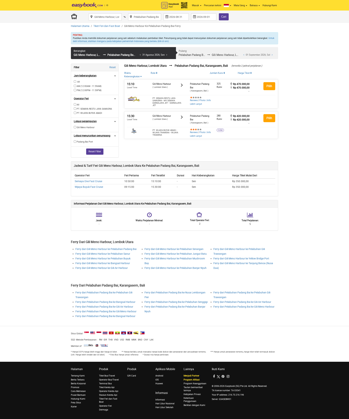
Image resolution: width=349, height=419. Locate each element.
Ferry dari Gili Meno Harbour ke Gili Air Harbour (101, 268)
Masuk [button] (196, 5)
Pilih (269, 86)
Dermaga (103, 409)
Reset (112, 67)
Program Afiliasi (192, 379)
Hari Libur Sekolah (164, 407)
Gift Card (131, 375)
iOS (157, 379)
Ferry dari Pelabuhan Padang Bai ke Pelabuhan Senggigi (176, 302)
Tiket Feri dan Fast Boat (106, 26)
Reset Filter (95, 151)
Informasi (160, 399)
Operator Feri (105, 406)
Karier (74, 406)
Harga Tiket (244, 73)
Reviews (194, 100)
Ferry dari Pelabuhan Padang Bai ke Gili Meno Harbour (106, 311)
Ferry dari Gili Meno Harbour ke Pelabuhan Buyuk (103, 258)
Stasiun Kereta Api (108, 395)
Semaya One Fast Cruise (88, 181)
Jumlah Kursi (217, 73)
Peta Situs (76, 402)
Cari (223, 16)
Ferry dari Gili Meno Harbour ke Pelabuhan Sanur (102, 253)
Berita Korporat (78, 383)
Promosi (75, 387)
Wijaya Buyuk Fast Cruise (89, 187)
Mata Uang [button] (239, 5)
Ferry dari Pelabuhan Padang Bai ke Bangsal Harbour (105, 302)
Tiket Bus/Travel (107, 375)
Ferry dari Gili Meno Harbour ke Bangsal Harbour (102, 263)
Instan (220, 130)
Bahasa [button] (254, 5)
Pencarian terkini (212, 5)
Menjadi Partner (191, 375)
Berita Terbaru (78, 379)
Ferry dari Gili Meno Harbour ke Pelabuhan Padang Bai (106, 249)
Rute (153, 73)
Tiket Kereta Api (107, 387)
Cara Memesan (78, 391)
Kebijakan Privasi (192, 394)
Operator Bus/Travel (109, 379)
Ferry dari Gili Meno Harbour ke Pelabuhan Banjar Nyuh (175, 268)
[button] (227, 5)
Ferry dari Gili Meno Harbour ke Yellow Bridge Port (241, 258)
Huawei (159, 383)
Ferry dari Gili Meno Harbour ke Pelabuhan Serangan (174, 249)
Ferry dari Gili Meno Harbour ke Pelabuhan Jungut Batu (176, 253)
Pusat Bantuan (78, 395)
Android (159, 375)
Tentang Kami (78, 375)
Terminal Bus (105, 383)
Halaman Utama (80, 26)
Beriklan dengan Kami (194, 405)
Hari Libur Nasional (164, 403)
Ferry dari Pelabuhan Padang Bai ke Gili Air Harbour (104, 306)
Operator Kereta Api (108, 391)
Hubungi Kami (269, 5)
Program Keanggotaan (195, 383)
